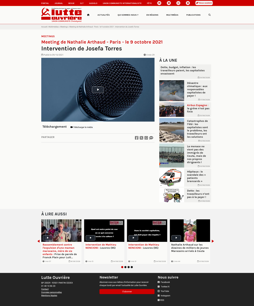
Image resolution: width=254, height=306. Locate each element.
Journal (59, 3)
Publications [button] (193, 15)
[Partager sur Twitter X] (141, 138)
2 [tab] (125, 267)
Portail (45, 3)
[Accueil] (88, 15)
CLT (82, 3)
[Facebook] (159, 3)
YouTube (164, 291)
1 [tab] (122, 267)
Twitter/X (164, 286)
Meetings (64, 27)
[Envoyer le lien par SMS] (151, 138)
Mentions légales (49, 295)
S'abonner (127, 291)
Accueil (44, 27)
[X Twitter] (169, 3)
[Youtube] (178, 3)
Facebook (165, 282)
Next (213, 241)
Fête (149, 3)
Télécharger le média (83, 127)
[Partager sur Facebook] (136, 138)
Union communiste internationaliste (122, 3)
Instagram (165, 295)
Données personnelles (51, 292)
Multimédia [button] (172, 15)
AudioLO (93, 3)
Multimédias (54, 27)
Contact (45, 289)
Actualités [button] (103, 15)
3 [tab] (129, 267)
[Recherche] (209, 15)
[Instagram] (188, 3)
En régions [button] (152, 15)
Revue (71, 3)
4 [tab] (132, 267)
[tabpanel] (61, 241)
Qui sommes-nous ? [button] (128, 15)
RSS (162, 300)
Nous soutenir (205, 3)
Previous (38, 241)
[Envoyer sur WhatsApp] (146, 138)
